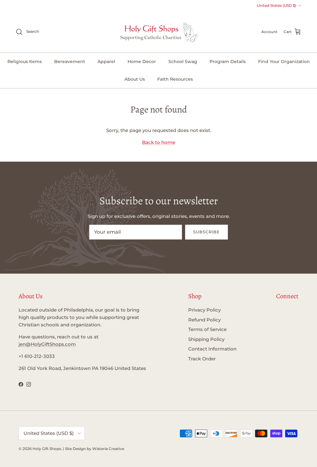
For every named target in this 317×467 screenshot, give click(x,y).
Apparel (106, 61)
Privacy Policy (204, 310)
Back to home (158, 142)
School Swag (182, 61)
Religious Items (24, 61)
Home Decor (142, 61)
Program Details (228, 61)
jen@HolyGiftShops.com (47, 344)
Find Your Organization (284, 61)
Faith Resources (175, 79)
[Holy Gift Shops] (158, 31)
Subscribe (206, 231)
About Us (134, 79)
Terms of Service (207, 329)
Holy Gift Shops (47, 448)
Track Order (202, 359)
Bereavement (69, 61)
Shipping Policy (206, 339)
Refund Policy (204, 320)
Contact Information (212, 349)
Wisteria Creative (108, 448)
